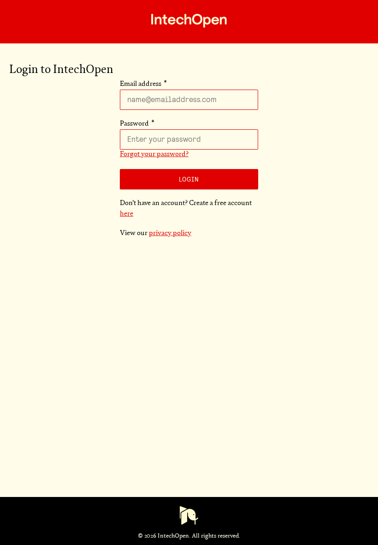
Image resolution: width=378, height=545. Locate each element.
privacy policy (170, 233)
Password (134, 124)
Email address (140, 84)
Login (189, 179)
